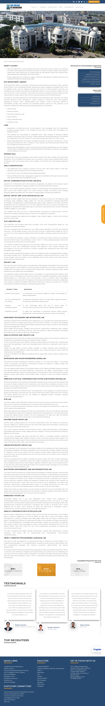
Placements (80, 7)
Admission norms (9, 676)
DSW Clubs (40, 684)
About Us (34, 7)
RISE (60, 7)
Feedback (40, 686)
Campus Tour (95, 103)
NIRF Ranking (43, 1)
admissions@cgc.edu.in (77, 677)
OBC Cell (7, 701)
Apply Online (94, 1)
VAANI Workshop (33, 1)
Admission (96, 96)
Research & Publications (91, 79)
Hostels (39, 676)
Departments (52, 7)
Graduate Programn (93, 74)
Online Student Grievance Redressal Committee (19, 692)
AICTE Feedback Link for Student (14, 672)
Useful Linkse (95, 84)
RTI (65, 1)
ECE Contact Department (91, 81)
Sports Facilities (42, 678)
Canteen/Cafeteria (43, 666)
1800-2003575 (74, 675)
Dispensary (40, 672)
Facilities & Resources (92, 76)
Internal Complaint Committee (13, 696)
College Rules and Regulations (13, 666)
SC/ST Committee (9, 700)
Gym (38, 674)
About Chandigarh (9, 682)
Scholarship (96, 98)
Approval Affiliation (10, 674)
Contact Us (96, 101)
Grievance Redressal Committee (14, 694)
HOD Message (95, 72)
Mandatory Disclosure (11, 678)
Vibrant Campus (9, 668)
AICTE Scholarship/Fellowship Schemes (16, 670)
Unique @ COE (68, 7)
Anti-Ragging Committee (12, 698)
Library (70, 1)
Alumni (51, 1)
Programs (43, 7)
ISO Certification (58, 1)
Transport (40, 682)
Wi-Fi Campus (41, 680)
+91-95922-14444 (75, 678)
